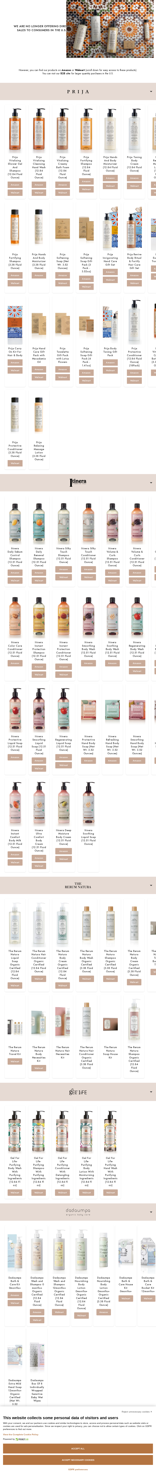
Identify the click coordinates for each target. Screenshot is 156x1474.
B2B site (65, 73)
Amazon (15, 184)
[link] (78, 29)
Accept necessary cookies (78, 1460)
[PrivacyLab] (21, 1439)
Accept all (78, 1448)
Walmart (15, 192)
